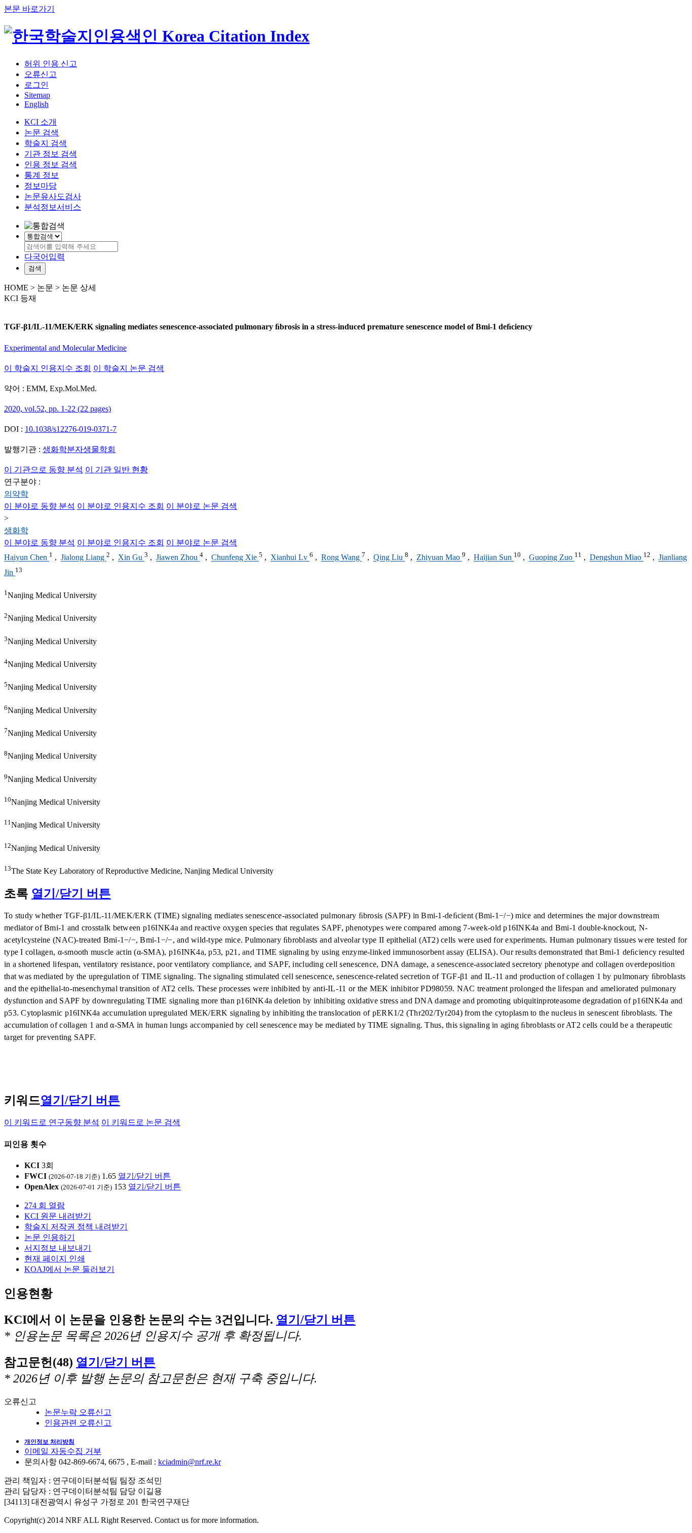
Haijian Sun (494, 557)
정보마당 (40, 185)
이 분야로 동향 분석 (39, 506)
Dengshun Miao (616, 557)
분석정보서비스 (52, 207)
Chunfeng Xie (235, 557)
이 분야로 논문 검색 (201, 506)
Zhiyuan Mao (439, 557)
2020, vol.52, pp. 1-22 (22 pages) (57, 408)
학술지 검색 (45, 143)
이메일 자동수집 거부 (62, 1451)
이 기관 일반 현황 (116, 469)
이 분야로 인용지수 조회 (120, 506)
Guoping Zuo (551, 557)
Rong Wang (341, 557)
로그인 (36, 85)
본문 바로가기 (29, 9)
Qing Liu (389, 557)
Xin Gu (131, 557)
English (36, 104)
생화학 (16, 530)
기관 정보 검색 (50, 153)
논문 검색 (41, 132)
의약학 (16, 494)
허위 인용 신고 (50, 63)
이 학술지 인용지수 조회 (47, 368)
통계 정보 (41, 175)
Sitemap (37, 95)
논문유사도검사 (52, 196)
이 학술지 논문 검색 (128, 368)
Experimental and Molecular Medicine (65, 348)
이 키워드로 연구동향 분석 (51, 1122)
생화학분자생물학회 (79, 449)
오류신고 (40, 74)
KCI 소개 (40, 122)
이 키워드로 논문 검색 (140, 1122)
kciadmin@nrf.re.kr (189, 1461)
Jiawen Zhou (178, 557)
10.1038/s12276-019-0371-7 (71, 429)
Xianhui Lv (290, 557)
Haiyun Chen (26, 557)
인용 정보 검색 (50, 164)
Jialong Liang (83, 557)
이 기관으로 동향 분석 (43, 469)
